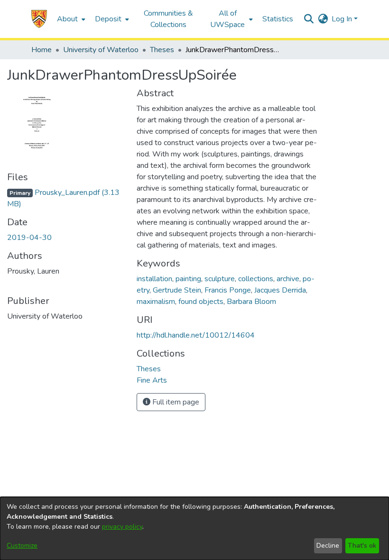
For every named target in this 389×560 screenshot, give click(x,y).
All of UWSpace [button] (227, 19)
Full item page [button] (174, 402)
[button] (39, 18)
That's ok (362, 545)
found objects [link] (200, 301)
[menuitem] (70, 19)
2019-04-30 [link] (29, 237)
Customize (22, 545)
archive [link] (288, 279)
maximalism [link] (156, 301)
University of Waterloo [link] (101, 50)
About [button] (67, 19)
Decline (327, 545)
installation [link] (154, 279)
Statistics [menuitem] (277, 19)
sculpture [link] (219, 279)
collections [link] (255, 279)
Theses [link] (162, 50)
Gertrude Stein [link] (177, 290)
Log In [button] (343, 19)
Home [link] (41, 50)
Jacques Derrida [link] (280, 290)
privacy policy (122, 526)
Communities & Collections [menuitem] (168, 19)
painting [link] (188, 279)
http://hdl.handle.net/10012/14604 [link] (196, 335)
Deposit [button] (108, 19)
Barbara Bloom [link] (251, 301)
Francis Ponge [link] (227, 290)
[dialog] (194, 528)
